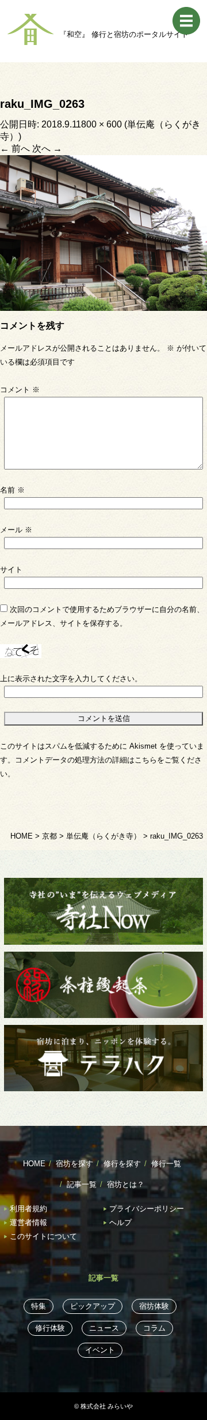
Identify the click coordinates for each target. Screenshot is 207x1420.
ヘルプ (120, 1222)
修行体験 (50, 1328)
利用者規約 (28, 1208)
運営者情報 (28, 1222)
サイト (11, 569)
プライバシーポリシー (146, 1208)
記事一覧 (82, 1184)
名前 (12, 490)
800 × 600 (101, 124)
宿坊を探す (74, 1163)
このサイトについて (43, 1236)
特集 (38, 1306)
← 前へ (15, 148)
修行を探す (122, 1163)
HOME (34, 1163)
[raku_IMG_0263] (103, 232)
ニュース (104, 1328)
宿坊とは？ (125, 1184)
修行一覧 (166, 1163)
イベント (100, 1350)
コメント (20, 389)
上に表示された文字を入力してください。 (71, 678)
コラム (154, 1328)
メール (16, 529)
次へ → (47, 148)
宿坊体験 (154, 1306)
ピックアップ (92, 1306)
